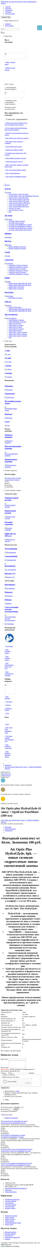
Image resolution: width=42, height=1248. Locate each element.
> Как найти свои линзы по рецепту (17, 138)
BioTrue (8, 241)
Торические (10, 394)
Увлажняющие (11, 549)
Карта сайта (9, 1224)
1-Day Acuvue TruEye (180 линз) (19, 203)
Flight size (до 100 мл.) (10, 535)
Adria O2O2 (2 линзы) (16, 325)
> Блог (7, 724)
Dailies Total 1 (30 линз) (16, 287)
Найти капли (9, 1221)
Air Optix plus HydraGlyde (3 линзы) (20, 228)
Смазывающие (11, 556)
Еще (10, 212)
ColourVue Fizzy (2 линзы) (17, 269)
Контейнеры (10, 585)
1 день (7, 350)
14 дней (8, 358)
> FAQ (7, 713)
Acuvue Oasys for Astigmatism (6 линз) (13, 1123)
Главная (7, 1239)
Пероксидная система (10, 512)
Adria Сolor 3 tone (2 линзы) (18, 336)
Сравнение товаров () (12, 1237)
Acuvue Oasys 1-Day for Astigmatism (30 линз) (24, 196)
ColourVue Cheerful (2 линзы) (18, 267)
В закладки (4, 1111)
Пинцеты (9, 592)
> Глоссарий (9, 646)
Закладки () (9, 1235)
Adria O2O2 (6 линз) (15, 327)
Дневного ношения (9, 436)
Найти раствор (10, 1219)
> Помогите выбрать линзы (14, 150)
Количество (5, 1109)
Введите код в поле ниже (10, 1077)
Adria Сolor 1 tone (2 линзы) (18, 332)
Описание (8, 827)
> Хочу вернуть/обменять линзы (15, 176)
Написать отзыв (7, 1114)
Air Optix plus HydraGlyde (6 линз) (20, 230)
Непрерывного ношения (11, 460)
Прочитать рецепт (11, 1216)
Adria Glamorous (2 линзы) (17, 322)
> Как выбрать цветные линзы (7, 754)
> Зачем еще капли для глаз (14, 161)
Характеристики (10, 829)
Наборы (8, 600)
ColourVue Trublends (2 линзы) (19, 274)
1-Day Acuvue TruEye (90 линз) (19, 201)
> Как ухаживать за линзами (9, 673)
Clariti (7, 252)
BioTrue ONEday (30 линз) (17, 247)
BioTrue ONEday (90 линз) (17, 248)
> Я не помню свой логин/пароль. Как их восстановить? (16, 129)
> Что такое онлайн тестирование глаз (9, 738)
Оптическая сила (6, 1107)
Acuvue (8, 189)
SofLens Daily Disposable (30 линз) (20, 309)
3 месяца (8, 373)
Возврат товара (10, 1208)
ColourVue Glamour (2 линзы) (18, 270)
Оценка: (3, 1073)
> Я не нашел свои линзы (13, 146)
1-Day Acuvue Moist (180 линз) (19, 206)
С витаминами (10, 565)
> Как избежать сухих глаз (8, 746)
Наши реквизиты (11, 1192)
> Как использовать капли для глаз (9, 665)
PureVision (9, 292)
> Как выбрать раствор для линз (15, 158)
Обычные (9, 386)
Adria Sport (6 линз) (15, 330)
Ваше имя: (4, 1059)
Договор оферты (10, 1201)
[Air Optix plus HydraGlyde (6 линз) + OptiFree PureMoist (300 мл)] (21, 822)
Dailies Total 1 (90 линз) (16, 288)
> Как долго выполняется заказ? (15, 170)
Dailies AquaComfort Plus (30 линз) (20, 283)
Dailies (7, 278)
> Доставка (8, 702)
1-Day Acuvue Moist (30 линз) (18, 205)
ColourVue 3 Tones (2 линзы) (18, 265)
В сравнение (13, 1111)
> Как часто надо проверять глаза (9, 730)
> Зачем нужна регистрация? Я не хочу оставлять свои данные (16, 124)
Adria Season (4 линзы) (16, 329)
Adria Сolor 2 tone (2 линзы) (18, 334)
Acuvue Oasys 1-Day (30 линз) (18, 194)
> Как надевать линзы (8, 651)
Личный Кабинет (10, 1232)
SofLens (8, 302)
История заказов (10, 1234)
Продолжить (5, 1087)
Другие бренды (11, 314)
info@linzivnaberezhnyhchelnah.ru (16, 1188)
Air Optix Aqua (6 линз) (16, 223)
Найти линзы (9, 1217)
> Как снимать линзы (7, 658)
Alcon (18, 1091)
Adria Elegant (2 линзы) (16, 320)
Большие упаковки (9, 523)
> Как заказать (7, 697)
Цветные (8, 414)
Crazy (7, 422)
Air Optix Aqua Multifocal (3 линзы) (20, 224)
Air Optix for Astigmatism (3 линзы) (20, 226)
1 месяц (8, 366)
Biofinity (8, 234)
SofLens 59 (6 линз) (15, 307)
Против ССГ (10, 573)
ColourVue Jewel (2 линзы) (17, 272)
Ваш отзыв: (4, 1067)
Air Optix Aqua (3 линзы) (17, 221)
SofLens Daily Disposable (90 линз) (20, 311)
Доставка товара (10, 1205)
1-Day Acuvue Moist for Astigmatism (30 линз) (15, 1165)
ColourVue (9, 260)
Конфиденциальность (12, 1199)
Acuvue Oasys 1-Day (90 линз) (18, 198)
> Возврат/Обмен (8, 709)
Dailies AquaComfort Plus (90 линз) (20, 285)
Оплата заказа (9, 1206)
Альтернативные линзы (13, 1223)
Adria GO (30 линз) (15, 323)
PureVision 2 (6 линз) (15, 298)
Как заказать (9, 1203)
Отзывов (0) (9, 830)
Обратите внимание (11, 1118)
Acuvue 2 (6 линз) (14, 208)
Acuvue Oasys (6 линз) (16, 210)
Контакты (8, 1190)
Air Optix (8, 215)
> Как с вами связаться (12, 173)
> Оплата (8, 705)
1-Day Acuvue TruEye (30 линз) (19, 199)
